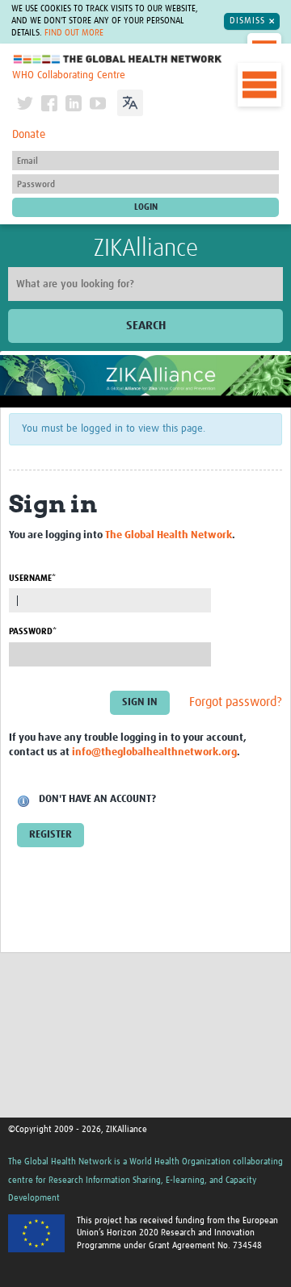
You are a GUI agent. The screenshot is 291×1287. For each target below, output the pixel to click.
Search (146, 326)
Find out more (73, 33)
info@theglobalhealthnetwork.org (154, 752)
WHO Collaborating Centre (68, 75)
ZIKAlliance (146, 248)
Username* (32, 578)
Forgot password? (235, 702)
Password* (33, 631)
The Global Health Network (118, 59)
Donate (28, 134)
